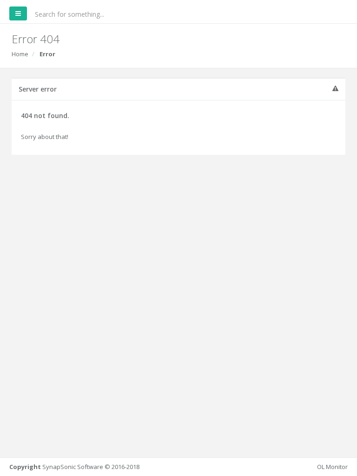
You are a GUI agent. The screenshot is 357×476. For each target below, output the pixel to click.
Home (20, 54)
